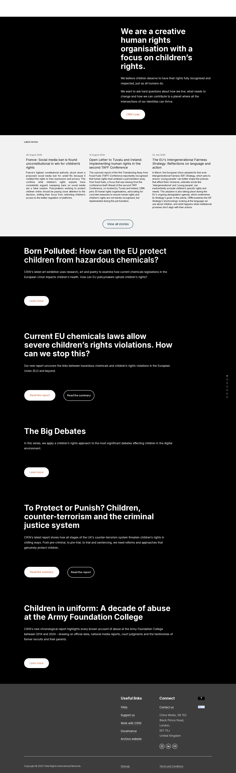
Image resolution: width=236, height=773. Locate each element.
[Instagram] (162, 746)
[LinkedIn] (168, 746)
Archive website (131, 739)
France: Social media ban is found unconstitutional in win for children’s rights (53, 163)
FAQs (124, 707)
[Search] (7, 8)
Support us (128, 715)
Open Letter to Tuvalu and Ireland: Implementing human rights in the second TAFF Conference (115, 163)
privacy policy (71, 709)
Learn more (37, 300)
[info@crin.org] (174, 746)
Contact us (166, 707)
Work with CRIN (131, 723)
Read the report (40, 395)
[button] (206, 141)
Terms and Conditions (171, 766)
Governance (129, 731)
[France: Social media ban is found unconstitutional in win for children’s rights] (55, 148)
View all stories (118, 224)
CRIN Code (133, 114)
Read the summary (79, 395)
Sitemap (125, 766)
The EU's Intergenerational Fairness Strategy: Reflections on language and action (181, 163)
